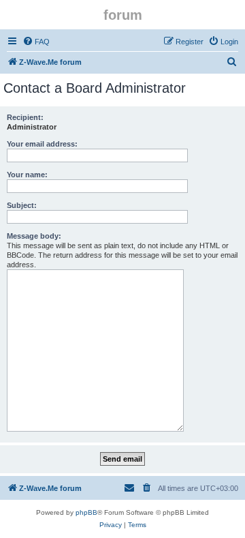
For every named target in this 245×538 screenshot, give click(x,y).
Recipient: (25, 117)
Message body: (34, 236)
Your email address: (42, 144)
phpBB (86, 512)
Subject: (22, 205)
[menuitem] (36, 41)
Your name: (27, 174)
